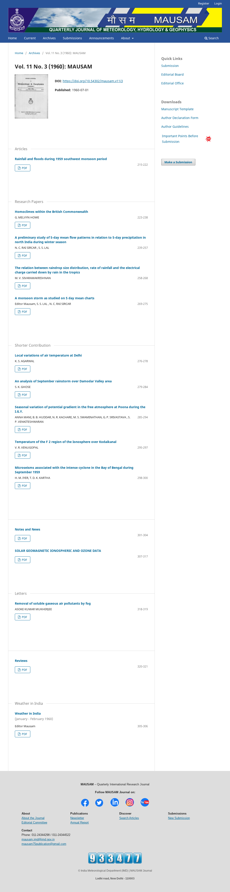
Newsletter (77, 818)
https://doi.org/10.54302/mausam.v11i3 (93, 81)
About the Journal (33, 818)
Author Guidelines (175, 126)
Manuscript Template (177, 109)
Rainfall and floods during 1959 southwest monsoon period (61, 159)
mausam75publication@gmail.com (44, 844)
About (126, 38)
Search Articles (129, 818)
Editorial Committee (34, 822)
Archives (49, 38)
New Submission (179, 818)
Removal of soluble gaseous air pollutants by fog (53, 603)
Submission (170, 66)
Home (12, 38)
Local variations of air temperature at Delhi (48, 355)
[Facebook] (85, 806)
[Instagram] (130, 806)
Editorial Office (172, 83)
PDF (24, 168)
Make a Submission (178, 162)
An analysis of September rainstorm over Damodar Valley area (63, 381)
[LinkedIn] (114, 806)
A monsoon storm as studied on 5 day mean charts (54, 298)
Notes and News (27, 529)
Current (30, 38)
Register (203, 3)
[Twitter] (99, 806)
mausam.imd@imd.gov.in (38, 839)
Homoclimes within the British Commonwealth (51, 211)
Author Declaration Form (179, 118)
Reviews (21, 661)
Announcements (101, 38)
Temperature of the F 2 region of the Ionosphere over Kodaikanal (65, 442)
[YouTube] (145, 806)
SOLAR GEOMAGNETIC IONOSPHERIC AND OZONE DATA (58, 550)
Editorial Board (172, 74)
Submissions (72, 38)
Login (218, 3)
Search (213, 38)
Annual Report (79, 822)
